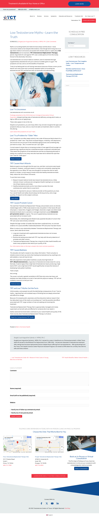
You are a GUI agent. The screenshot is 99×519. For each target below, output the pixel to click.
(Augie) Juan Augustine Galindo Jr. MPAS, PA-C (32, 41)
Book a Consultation (81, 468)
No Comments (52, 41)
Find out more (15, 284)
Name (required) (15, 388)
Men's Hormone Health (23, 327)
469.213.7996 (7, 465)
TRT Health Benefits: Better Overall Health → (75, 357)
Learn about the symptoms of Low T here (22, 132)
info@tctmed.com (34, 9)
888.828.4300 (22, 9)
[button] (49, 476)
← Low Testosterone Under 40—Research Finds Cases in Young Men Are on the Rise (29, 358)
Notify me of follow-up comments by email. (25, 409)
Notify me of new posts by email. (22, 413)
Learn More (14, 198)
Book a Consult (15, 159)
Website (12, 402)
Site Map (67, 508)
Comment (13, 370)
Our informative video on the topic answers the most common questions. (32, 246)
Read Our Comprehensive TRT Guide (22, 317)
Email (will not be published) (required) (22, 395)
